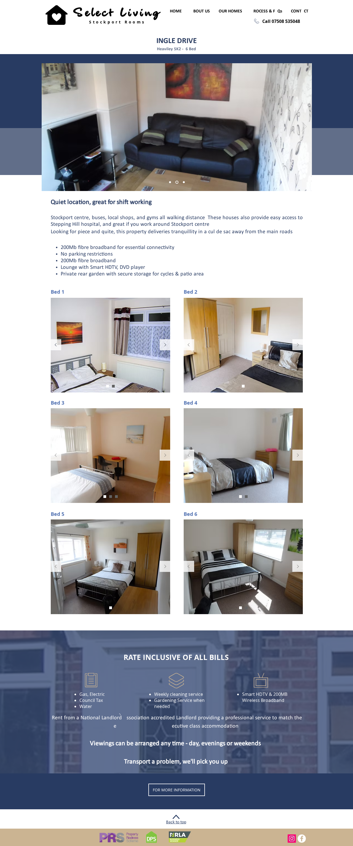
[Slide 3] (110, 496)
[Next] (165, 345)
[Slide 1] (107, 386)
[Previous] (55, 345)
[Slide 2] (113, 386)
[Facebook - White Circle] (302, 838)
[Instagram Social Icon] (292, 838)
